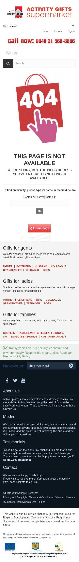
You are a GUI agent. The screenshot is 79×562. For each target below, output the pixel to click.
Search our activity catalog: (39, 196)
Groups (58, 333)
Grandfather (12, 270)
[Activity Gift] (39, 12)
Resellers (33, 493)
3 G (5, 336)
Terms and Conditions (41, 497)
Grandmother (13, 303)
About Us (11, 391)
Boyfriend (23, 266)
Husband (41, 266)
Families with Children (34, 333)
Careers (70, 497)
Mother (8, 299)
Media (8, 416)
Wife (39, 299)
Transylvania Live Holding (31, 502)
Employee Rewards (24, 336)
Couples (9, 333)
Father (8, 266)
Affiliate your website (14, 493)
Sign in (71, 31)
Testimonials (14, 442)
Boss (46, 270)
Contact (10, 467)
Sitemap (59, 497)
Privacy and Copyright (15, 497)
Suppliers (9, 502)
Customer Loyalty (53, 336)
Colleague (58, 266)
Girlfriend (24, 299)
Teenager (32, 270)
